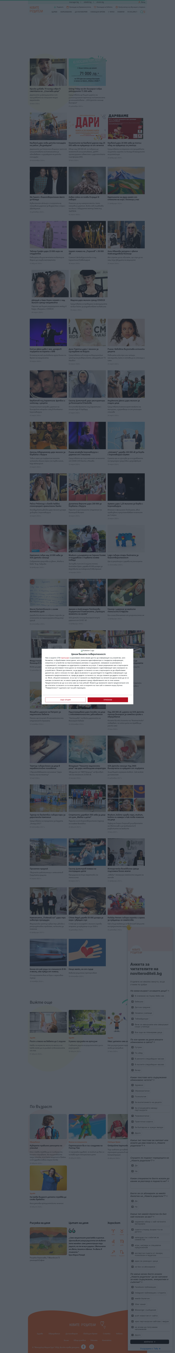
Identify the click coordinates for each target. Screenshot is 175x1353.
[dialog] (87, 676)
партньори (65, 658)
